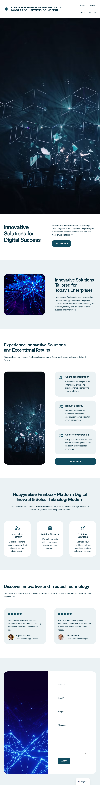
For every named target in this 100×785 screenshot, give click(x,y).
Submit (64, 761)
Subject (61, 711)
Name (61, 684)
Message (63, 725)
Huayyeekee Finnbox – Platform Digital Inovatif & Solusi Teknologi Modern (36, 9)
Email (61, 698)
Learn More (75, 461)
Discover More (61, 243)
